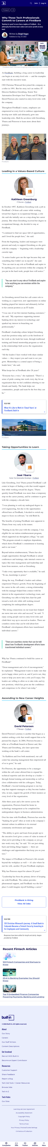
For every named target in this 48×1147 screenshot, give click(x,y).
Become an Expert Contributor (14, 1060)
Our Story (6, 1033)
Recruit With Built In (10, 1056)
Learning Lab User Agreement (24, 1109)
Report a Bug (7, 1079)
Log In (43, 3)
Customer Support (9, 1070)
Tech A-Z (5, 1091)
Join (36, 3)
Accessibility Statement (24, 1113)
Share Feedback (8, 1074)
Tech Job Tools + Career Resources (16, 1083)
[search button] (31, 3)
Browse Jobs (7, 1087)
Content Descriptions (10, 1046)
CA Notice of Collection (24, 1131)
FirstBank (28, 202)
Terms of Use (24, 1124)
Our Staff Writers (9, 1042)
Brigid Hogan (23, 33)
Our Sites (5, 1101)
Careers (5, 1038)
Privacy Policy (24, 1120)
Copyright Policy (24, 1116)
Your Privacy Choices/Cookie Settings (24, 1127)
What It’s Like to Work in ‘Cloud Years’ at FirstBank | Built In (20, 409)
